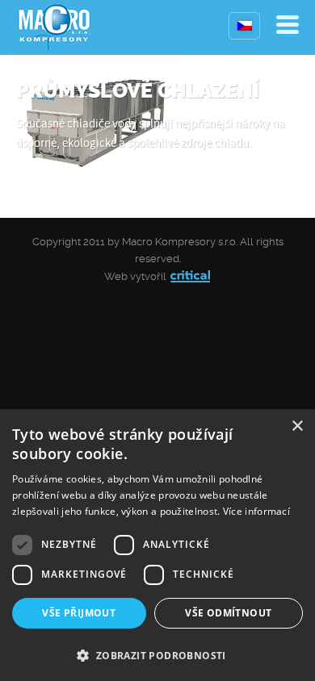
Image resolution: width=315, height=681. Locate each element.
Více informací (256, 511)
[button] (157, 653)
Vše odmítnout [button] (228, 613)
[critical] (190, 276)
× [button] (297, 426)
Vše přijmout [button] (79, 613)
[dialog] (157, 545)
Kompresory (54, 27)
